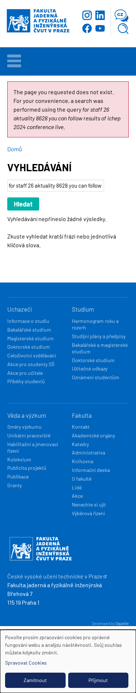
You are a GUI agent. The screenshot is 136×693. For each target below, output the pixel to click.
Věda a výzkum (26, 415)
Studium (83, 309)
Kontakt (81, 427)
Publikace (18, 476)
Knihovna (82, 461)
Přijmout (98, 680)
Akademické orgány (93, 435)
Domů (14, 148)
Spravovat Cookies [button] (26, 663)
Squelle (122, 623)
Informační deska (91, 470)
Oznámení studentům (95, 377)
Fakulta (82, 415)
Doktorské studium (28, 347)
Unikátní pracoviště (28, 435)
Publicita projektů (26, 468)
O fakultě (81, 479)
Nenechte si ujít (89, 504)
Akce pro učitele (25, 373)
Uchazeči (19, 309)
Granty (14, 485)
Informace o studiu (28, 321)
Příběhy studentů (26, 381)
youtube (100, 28)
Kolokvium (19, 459)
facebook (87, 28)
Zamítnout (35, 680)
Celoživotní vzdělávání (31, 355)
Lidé (77, 487)
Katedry (80, 444)
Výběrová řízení (88, 513)
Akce (77, 496)
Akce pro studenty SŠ (30, 364)
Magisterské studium (30, 338)
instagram (87, 15)
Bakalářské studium (29, 330)
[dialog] (68, 661)
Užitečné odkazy (89, 368)
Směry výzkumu (24, 427)
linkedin (100, 15)
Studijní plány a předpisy (98, 336)
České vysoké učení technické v (55, 576)
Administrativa (88, 452)
